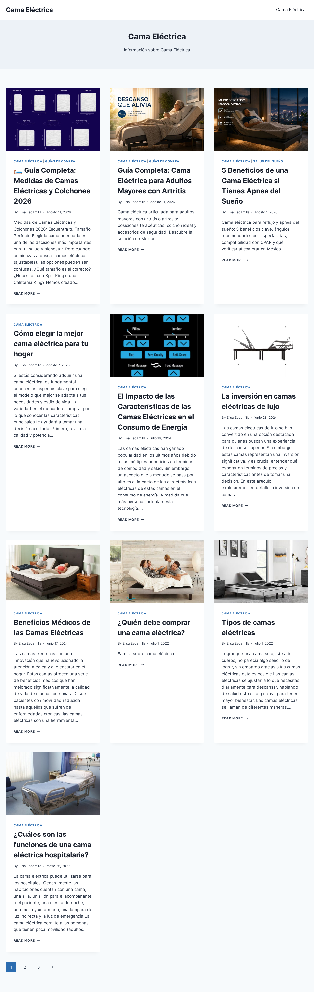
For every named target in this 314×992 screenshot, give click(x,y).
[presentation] (53, 119)
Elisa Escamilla (30, 212)
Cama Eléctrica (291, 9)
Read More (27, 293)
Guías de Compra (60, 161)
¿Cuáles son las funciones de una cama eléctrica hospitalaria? (52, 844)
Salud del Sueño (268, 161)
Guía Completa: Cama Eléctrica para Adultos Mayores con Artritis (155, 180)
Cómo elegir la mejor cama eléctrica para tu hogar (51, 343)
